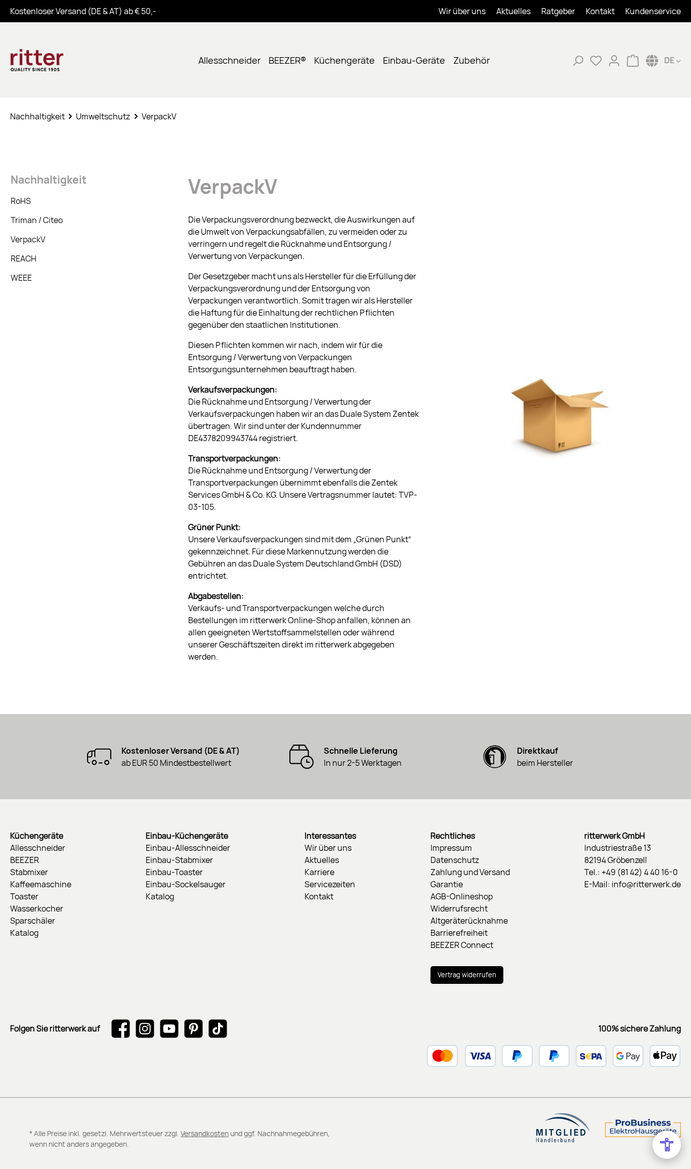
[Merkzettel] (595, 60)
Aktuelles (513, 11)
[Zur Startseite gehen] (60, 60)
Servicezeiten (330, 884)
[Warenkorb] (633, 60)
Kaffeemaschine (40, 884)
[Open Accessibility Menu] (667, 1145)
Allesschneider (37, 847)
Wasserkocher (36, 908)
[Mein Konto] (614, 60)
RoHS (21, 200)
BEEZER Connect (461, 944)
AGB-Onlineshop (461, 896)
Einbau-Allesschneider (188, 847)
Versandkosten (205, 1133)
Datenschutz (454, 859)
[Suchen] (577, 60)
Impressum (451, 847)
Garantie (446, 884)
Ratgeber (558, 11)
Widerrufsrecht (459, 908)
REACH (23, 258)
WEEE (21, 277)
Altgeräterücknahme (469, 920)
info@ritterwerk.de (646, 884)
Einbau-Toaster (174, 872)
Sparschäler (32, 920)
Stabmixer (29, 872)
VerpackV (28, 239)
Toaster (24, 896)
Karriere (319, 872)
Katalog (24, 932)
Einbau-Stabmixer (179, 859)
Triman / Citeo (37, 220)
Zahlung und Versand (470, 872)
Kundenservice (653, 11)
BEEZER (24, 859)
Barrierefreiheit (459, 932)
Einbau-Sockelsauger (186, 884)
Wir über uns (462, 11)
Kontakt (600, 11)
